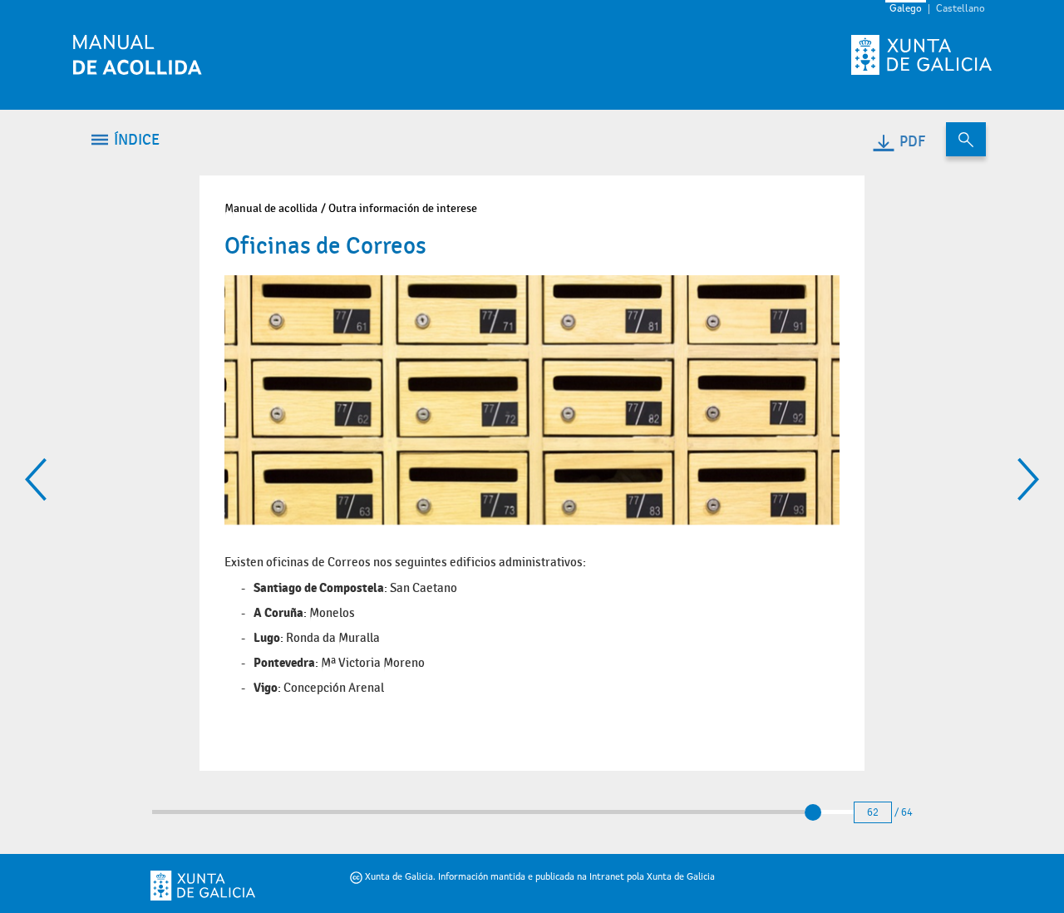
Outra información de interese (402, 208)
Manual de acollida (271, 208)
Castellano (960, 9)
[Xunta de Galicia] (226, 885)
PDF (912, 142)
